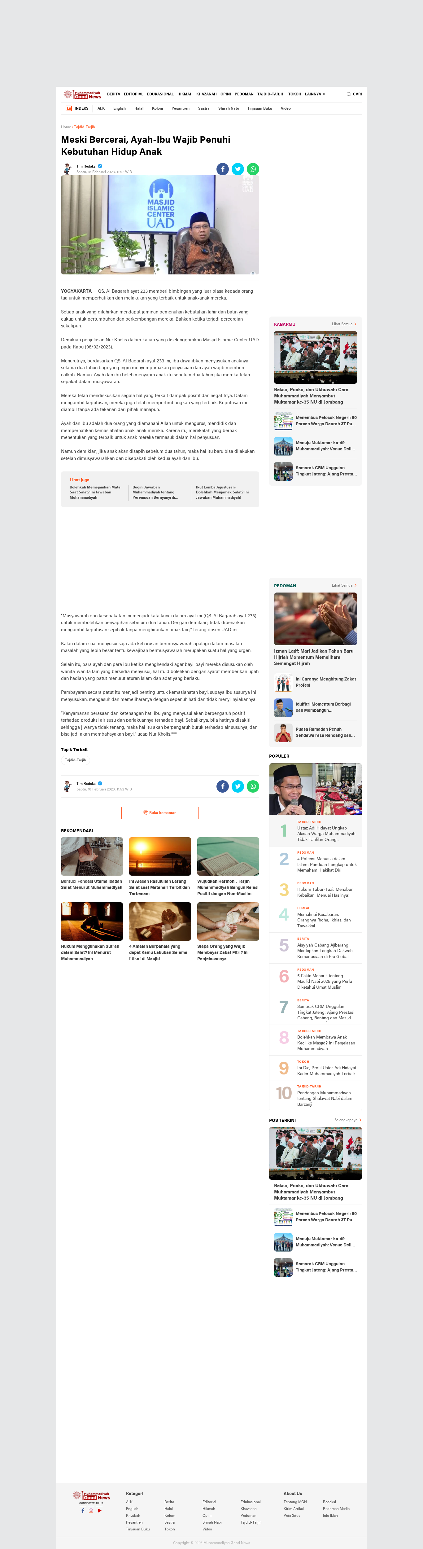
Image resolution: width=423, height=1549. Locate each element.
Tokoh (294, 94)
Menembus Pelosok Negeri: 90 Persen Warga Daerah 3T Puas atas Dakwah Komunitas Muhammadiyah (326, 421)
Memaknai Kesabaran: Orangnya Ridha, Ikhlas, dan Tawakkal (324, 920)
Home (66, 127)
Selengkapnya (345, 1120)
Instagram (91, 1519)
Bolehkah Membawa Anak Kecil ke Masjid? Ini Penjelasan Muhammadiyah (326, 1043)
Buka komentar (162, 813)
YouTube (99, 1519)
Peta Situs (292, 1516)
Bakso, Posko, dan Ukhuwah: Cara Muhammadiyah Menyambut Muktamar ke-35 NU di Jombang (311, 396)
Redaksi (329, 1502)
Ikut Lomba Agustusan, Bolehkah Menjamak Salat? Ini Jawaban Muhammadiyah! (222, 493)
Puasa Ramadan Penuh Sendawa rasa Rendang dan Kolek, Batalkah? (323, 733)
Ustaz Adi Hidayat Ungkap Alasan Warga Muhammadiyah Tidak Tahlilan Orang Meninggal (326, 834)
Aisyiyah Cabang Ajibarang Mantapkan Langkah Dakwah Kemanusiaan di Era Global (325, 951)
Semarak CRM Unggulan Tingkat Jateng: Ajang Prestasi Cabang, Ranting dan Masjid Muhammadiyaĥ (326, 472)
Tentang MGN (295, 1502)
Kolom (157, 109)
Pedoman (244, 94)
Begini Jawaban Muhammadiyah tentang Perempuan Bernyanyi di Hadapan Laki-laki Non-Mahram (154, 493)
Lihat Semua (342, 324)
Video (286, 109)
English (119, 109)
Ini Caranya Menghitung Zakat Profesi (326, 682)
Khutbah (133, 1516)
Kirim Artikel (294, 1509)
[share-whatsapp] (253, 169)
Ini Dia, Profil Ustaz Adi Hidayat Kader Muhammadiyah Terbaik (326, 1071)
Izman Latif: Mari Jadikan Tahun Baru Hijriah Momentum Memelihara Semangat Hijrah (314, 657)
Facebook (83, 1519)
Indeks (82, 109)
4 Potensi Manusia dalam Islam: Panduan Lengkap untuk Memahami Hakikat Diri (327, 865)
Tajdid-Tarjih (271, 94)
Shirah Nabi (228, 109)
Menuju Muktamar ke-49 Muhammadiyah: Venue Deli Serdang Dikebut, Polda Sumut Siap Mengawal (326, 447)
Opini (225, 94)
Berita (113, 94)
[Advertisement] (211, 43)
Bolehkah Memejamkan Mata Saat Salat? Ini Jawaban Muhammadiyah (95, 493)
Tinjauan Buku (259, 109)
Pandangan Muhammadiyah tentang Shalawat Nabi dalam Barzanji (324, 1099)
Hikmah (185, 94)
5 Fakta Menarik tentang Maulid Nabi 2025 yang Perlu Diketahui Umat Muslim (324, 982)
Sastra (204, 109)
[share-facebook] (222, 169)
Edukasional (160, 94)
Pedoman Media (336, 1509)
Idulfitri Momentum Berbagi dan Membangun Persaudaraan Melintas (323, 708)
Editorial (133, 94)
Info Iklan (330, 1516)
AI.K (101, 109)
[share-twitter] (238, 169)
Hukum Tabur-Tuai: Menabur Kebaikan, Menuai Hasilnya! (325, 892)
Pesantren (181, 109)
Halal (138, 109)
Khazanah (206, 94)
